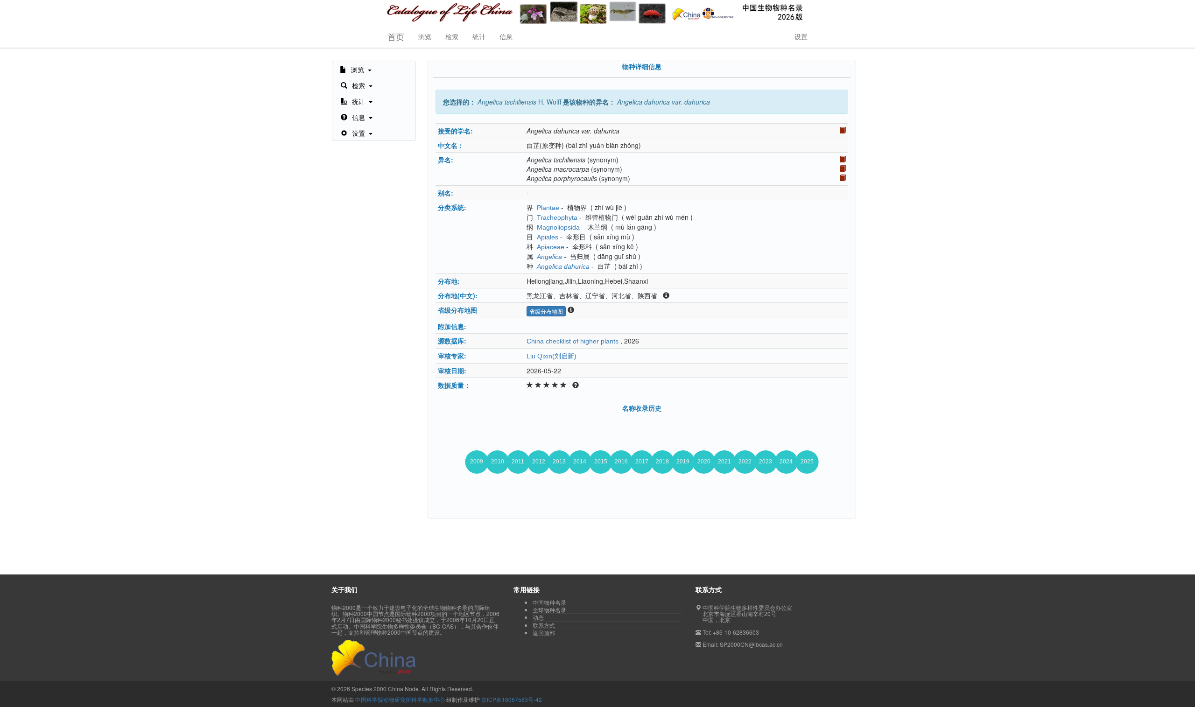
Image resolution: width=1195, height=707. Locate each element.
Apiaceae (550, 247)
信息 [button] (506, 36)
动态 (538, 617)
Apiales (547, 237)
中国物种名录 (549, 602)
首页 (395, 36)
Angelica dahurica (563, 266)
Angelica (549, 256)
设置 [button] (801, 36)
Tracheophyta (557, 217)
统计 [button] (478, 36)
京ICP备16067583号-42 (511, 699)
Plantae (548, 207)
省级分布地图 (546, 311)
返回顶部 (544, 632)
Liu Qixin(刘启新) (551, 356)
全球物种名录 (549, 610)
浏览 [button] (424, 36)
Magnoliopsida (558, 227)
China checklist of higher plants (573, 341)
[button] (356, 69)
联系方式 (544, 625)
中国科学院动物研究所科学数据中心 (400, 699)
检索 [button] (451, 36)
